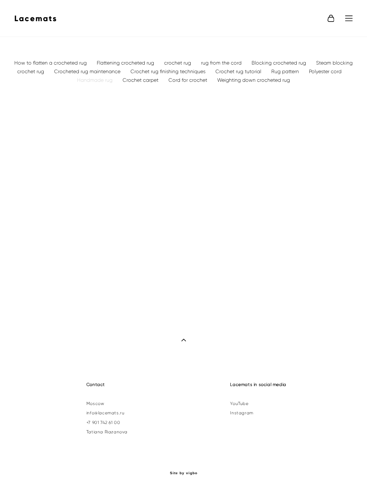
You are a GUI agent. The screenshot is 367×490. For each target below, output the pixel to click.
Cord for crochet (188, 80)
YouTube (239, 403)
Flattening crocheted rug (126, 63)
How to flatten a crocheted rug (51, 63)
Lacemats (35, 19)
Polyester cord (325, 71)
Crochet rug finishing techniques (168, 71)
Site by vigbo (183, 473)
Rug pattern (285, 71)
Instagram (241, 412)
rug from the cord (222, 63)
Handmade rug (95, 80)
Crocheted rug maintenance (88, 71)
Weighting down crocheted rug (253, 80)
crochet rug (178, 63)
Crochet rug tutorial (239, 71)
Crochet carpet (141, 80)
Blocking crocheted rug (280, 63)
